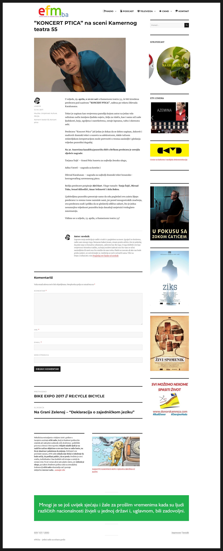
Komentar (40, 291)
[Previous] (152, 65)
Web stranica (41, 355)
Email (38, 342)
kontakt (185, 533)
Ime (36, 330)
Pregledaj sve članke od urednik (105, 256)
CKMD (46, 533)
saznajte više (60, 470)
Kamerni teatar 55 (41, 120)
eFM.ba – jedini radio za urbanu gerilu (49, 540)
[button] (152, 117)
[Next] (186, 65)
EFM (36, 533)
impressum (176, 533)
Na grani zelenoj (170, 65)
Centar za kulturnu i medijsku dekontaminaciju (168, 160)
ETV (41, 533)
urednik (37, 106)
